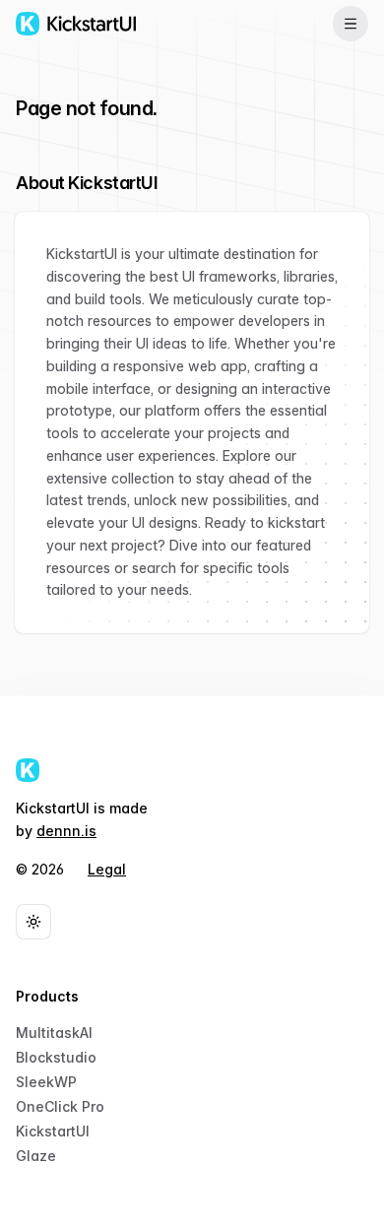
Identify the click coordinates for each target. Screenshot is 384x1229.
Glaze (36, 1155)
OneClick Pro (60, 1106)
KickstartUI (53, 1131)
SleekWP (46, 1081)
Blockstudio (56, 1057)
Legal (107, 869)
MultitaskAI (54, 1032)
